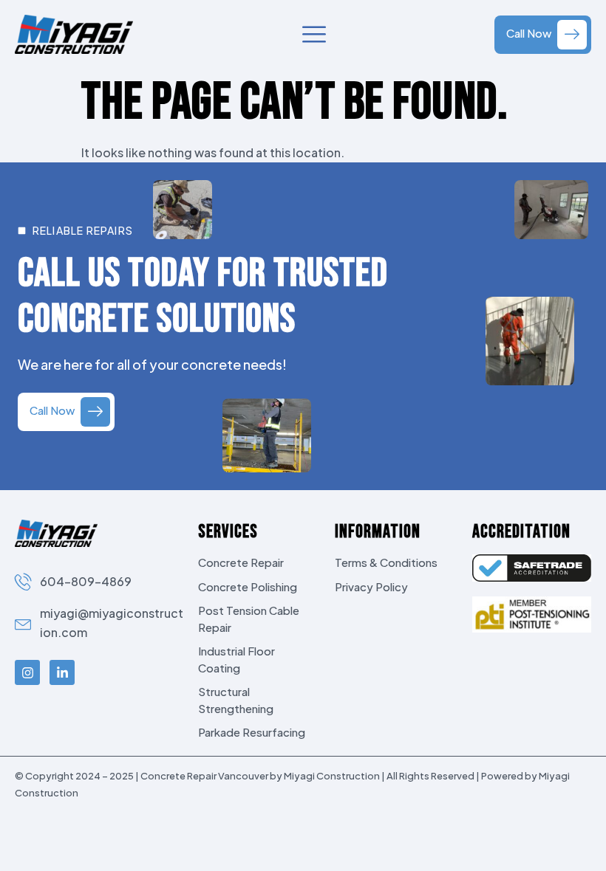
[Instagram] (27, 672)
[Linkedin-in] (62, 672)
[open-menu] (314, 35)
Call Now (528, 33)
